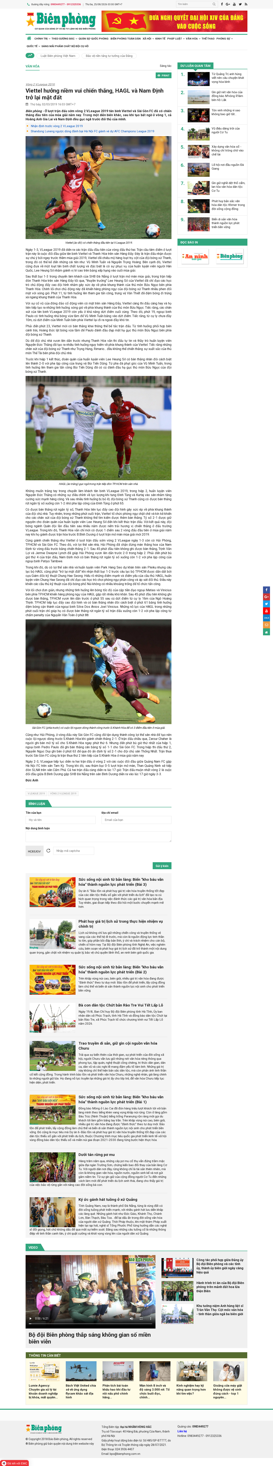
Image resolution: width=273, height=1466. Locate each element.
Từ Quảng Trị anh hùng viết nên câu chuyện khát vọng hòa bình (228, 78)
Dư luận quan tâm (195, 66)
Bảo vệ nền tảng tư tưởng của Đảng (109, 56)
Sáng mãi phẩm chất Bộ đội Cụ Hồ (65, 46)
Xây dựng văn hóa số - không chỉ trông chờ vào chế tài (228, 150)
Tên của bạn (33, 812)
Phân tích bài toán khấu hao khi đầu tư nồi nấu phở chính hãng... (116, 1391)
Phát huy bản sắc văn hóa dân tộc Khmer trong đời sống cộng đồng (228, 205)
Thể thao (208, 38)
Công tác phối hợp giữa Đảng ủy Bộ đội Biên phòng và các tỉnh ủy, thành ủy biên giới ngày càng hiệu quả (219, 1266)
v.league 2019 (36, 793)
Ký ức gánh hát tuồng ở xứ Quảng (108, 1199)
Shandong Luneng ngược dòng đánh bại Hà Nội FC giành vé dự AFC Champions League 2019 (92, 131)
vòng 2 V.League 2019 (63, 793)
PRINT (165, 75)
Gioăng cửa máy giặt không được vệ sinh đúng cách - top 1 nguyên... (227, 1391)
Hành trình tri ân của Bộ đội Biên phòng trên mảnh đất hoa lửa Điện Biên (220, 1287)
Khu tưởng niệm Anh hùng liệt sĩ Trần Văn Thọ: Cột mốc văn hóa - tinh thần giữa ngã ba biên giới (219, 1310)
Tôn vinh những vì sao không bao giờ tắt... (226, 112)
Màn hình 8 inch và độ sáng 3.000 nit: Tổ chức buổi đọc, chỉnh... (154, 1391)
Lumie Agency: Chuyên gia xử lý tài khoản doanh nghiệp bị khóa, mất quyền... (43, 1391)
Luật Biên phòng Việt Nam (58, 56)
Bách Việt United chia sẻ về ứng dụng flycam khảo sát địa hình (81, 1391)
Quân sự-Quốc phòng (94, 38)
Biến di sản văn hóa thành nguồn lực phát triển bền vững (225, 223)
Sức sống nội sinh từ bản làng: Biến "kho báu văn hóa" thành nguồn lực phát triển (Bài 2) (121, 969)
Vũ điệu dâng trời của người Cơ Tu (226, 130)
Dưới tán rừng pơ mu (97, 1154)
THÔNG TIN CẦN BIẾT (45, 1355)
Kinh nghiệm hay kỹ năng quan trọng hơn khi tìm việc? (191, 1389)
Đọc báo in (189, 242)
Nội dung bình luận (38, 828)
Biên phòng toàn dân (126, 38)
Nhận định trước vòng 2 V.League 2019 (57, 126)
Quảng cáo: (192, 1426)
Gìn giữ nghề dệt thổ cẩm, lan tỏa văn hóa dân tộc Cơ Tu (228, 187)
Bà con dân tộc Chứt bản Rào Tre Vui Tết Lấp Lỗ (121, 1005)
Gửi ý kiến (162, 866)
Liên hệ (182, 1431)
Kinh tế (160, 38)
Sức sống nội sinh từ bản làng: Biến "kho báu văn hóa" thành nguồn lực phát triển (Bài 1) (121, 1099)
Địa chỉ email (110, 812)
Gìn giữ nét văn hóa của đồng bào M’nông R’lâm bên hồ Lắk (227, 96)
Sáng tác (165, 65)
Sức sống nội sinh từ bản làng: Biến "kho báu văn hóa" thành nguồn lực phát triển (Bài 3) (121, 882)
